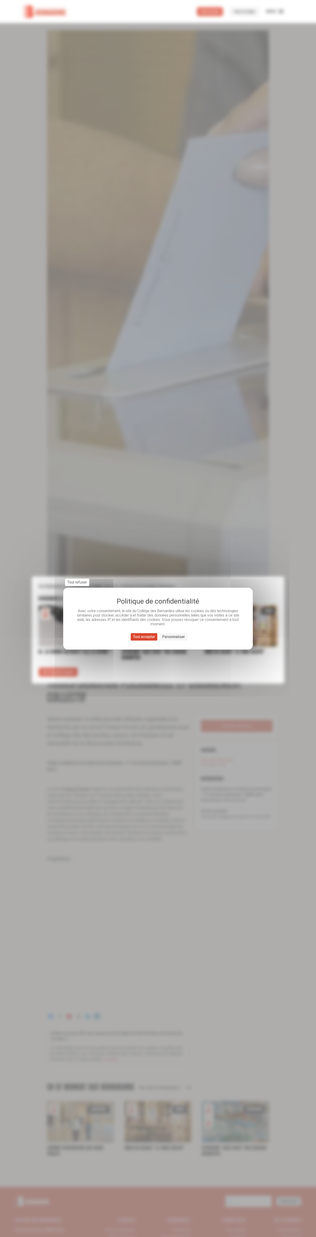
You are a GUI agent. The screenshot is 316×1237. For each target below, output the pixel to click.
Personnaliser (173, 637)
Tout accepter (144, 637)
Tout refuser (77, 582)
